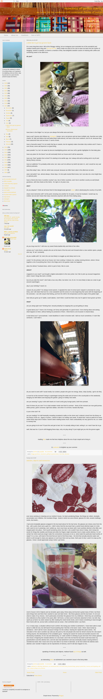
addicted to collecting (36, 666)
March (8, 139)
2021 (6, 95)
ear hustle (7, 190)
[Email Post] (55, 451)
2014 (6, 152)
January (8, 144)
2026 (6, 83)
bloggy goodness (35, 454)
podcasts (56, 447)
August (8, 118)
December (9, 108)
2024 (6, 88)
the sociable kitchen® (10, 179)
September (9, 115)
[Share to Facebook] (64, 452)
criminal (6, 185)
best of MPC (35, 35)
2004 (6, 172)
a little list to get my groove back (39, 43)
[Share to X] (62, 452)
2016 (6, 147)
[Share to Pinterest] (65, 452)
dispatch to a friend (9, 188)
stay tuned (7, 196)
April (7, 136)
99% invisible (8, 181)
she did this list (51, 48)
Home (64, 672)
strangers (6, 199)
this (44, 439)
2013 (6, 155)
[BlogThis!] (61, 452)
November (9, 110)
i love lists (61, 454)
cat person (43, 454)
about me (14, 35)
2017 (6, 106)
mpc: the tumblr (9, 226)
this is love (7, 201)
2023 (6, 90)
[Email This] (59, 452)
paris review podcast (10, 192)
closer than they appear (10, 183)
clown (73, 190)
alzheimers (45, 666)
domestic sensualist (10, 237)
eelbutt (6, 250)
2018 (6, 103)
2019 (6, 101)
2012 (6, 157)
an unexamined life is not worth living (58, 666)
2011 (5, 160)
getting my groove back (53, 454)
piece (52, 659)
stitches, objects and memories (38, 461)
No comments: (49, 451)
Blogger (61, 695)
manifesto (24, 35)
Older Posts (98, 672)
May (7, 134)
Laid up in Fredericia (9, 233)
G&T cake (13, 239)
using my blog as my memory (37, 668)
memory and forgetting (92, 666)
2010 (6, 162)
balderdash (7, 248)
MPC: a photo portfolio (11, 231)
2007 (6, 170)
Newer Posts (30, 672)
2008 (6, 167)
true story (6, 227)
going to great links (81, 666)
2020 (6, 98)
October (8, 113)
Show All (20, 254)
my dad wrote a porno (10, 194)
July (7, 120)
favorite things (71, 666)
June (7, 123)
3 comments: (48, 664)
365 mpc (6, 215)
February (8, 141)
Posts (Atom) (38, 675)
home (6, 35)
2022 (6, 93)
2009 (6, 165)
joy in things (77, 651)
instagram (53, 136)
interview (67, 454)
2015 (6, 149)
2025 (6, 85)
